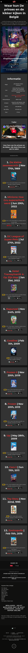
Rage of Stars (4, 592)
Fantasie (23, 95)
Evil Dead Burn (4, 595)
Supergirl (3, 596)
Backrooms (3, 591)
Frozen (12, 403)
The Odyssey (4, 588)
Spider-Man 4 (4, 593)
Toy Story (13, 498)
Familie (18, 95)
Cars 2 (13, 467)
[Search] (26, 1)
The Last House (4, 589)
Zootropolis (15, 530)
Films (13, 632)
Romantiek (18, 96)
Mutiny (2, 598)
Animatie (14, 95)
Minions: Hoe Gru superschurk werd (14, 200)
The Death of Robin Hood (7, 601)
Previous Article (14, 571)
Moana (2, 599)
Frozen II (12, 372)
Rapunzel (12, 308)
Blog (7, 632)
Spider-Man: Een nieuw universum (14, 573)
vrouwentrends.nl (20, 639)
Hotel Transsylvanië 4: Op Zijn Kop (13, 274)
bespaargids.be (14, 640)
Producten (15, 633)
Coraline (12, 340)
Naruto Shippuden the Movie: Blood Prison (14, 578)
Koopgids (20, 632)
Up (8, 435)
